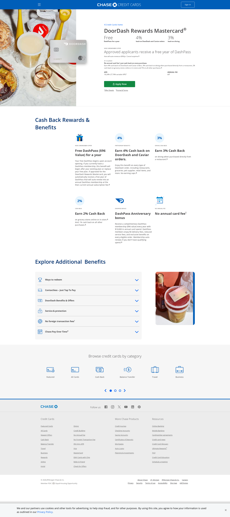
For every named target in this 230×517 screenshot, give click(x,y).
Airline (43, 462)
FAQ (153, 453)
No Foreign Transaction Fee (84, 439)
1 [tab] (110, 390)
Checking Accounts (122, 430)
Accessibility (162, 483)
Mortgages (119, 444)
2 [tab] (115, 390)
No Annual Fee (79, 435)
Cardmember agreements (162, 435)
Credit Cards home (114, 25)
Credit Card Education (160, 457)
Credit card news (158, 439)
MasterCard (78, 453)
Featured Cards (47, 426)
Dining (76, 426)
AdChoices (184, 483)
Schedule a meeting (160, 462)
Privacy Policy (45, 512)
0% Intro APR (79, 444)
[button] (226, 510)
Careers (185, 480)
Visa (75, 448)
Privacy (131, 483)
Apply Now (124, 85)
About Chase (142, 480)
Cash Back (99, 377)
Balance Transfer (127, 377)
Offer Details (109, 90)
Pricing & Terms (122, 90)
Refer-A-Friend (79, 462)
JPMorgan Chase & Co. (170, 480)
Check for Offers (80, 466)
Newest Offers (46, 435)
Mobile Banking (158, 430)
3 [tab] (120, 390)
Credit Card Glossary (160, 444)
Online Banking (158, 426)
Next (125, 390)
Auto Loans (119, 448)
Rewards (44, 457)
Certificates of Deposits (124, 439)
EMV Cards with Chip (82, 457)
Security (139, 483)
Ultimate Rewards (159, 448)
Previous (105, 390)
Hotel (43, 466)
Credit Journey (120, 426)
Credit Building (79, 430)
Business (180, 377)
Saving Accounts (121, 435)
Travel (156, 377)
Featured (50, 377)
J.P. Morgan (154, 480)
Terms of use (150, 483)
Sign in (190, 4)
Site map (173, 483)
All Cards (75, 377)
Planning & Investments (124, 453)
